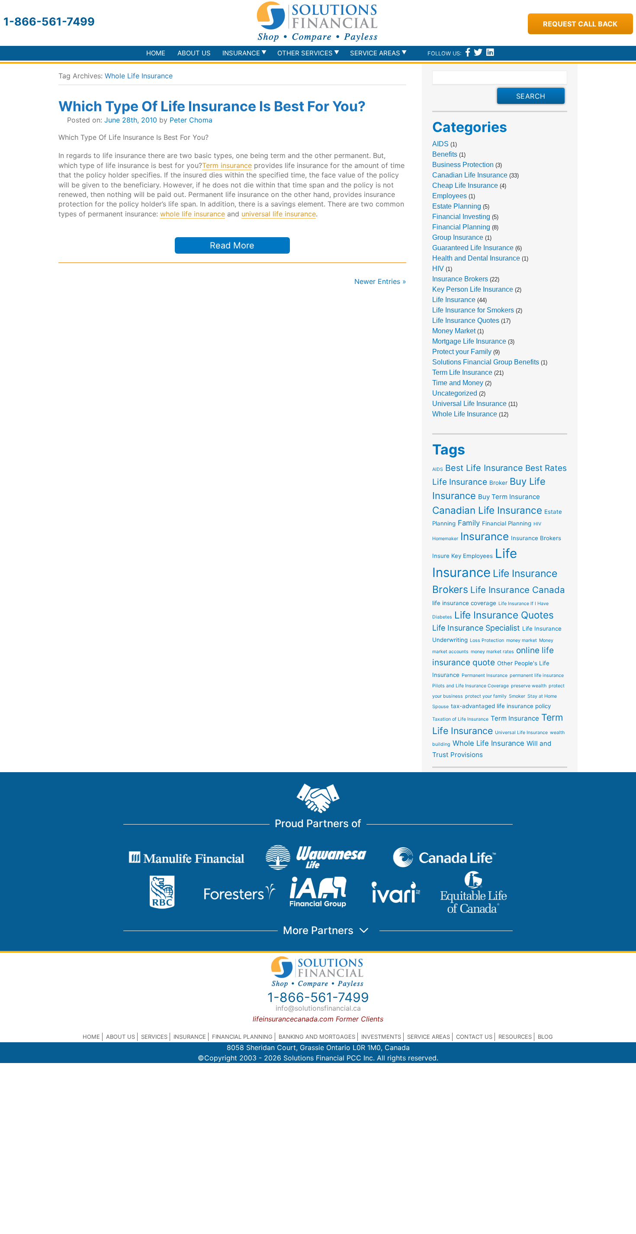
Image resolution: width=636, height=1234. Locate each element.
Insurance (484, 536)
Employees (449, 196)
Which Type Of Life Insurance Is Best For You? (212, 106)
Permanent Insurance (485, 675)
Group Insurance (457, 237)
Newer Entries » (380, 281)
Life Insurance (453, 299)
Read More (232, 245)
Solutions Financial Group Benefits (485, 362)
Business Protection (463, 164)
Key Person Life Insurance (472, 289)
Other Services (305, 53)
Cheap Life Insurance (465, 185)
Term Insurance (515, 718)
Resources (515, 1036)
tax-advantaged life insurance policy (501, 705)
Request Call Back (580, 23)
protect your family (486, 696)
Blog (545, 1036)
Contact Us (474, 1036)
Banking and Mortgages (317, 1036)
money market (521, 640)
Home (155, 53)
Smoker (517, 696)
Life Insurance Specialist (476, 627)
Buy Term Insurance (509, 497)
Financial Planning (461, 227)
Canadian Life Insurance (470, 175)
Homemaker (445, 538)
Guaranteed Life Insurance (473, 247)
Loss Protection (487, 640)
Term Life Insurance (462, 372)
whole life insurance (192, 213)
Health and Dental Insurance (476, 258)
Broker (498, 482)
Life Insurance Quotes (465, 320)
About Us (194, 53)
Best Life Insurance (484, 468)
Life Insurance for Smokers (473, 310)
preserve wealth (528, 686)
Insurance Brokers (460, 279)
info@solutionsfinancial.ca (318, 1008)
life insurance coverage (464, 602)
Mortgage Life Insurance (469, 341)
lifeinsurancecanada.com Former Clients (318, 1019)
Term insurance (227, 165)
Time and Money (457, 383)
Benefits (444, 154)
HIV (438, 268)
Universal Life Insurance (469, 403)
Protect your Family (461, 351)
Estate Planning (456, 206)
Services (154, 1036)
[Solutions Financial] (318, 21)
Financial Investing (461, 216)
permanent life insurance (537, 675)
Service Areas (428, 1036)
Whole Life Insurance (464, 414)
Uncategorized (454, 393)
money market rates (492, 651)
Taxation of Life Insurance (460, 719)
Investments (381, 1036)
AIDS (440, 144)
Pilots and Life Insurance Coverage (470, 686)
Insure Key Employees (462, 555)
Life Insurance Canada (517, 589)
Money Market (453, 331)
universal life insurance (278, 213)
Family (469, 523)
